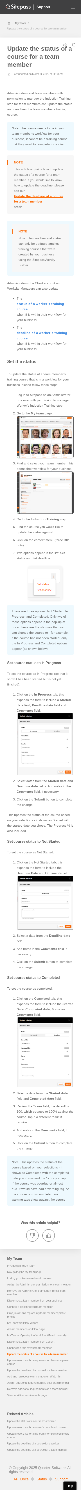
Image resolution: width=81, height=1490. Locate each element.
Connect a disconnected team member (30, 1306)
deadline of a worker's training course (42, 335)
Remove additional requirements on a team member (37, 1389)
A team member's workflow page (26, 1329)
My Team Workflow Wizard (22, 1323)
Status (42, 1479)
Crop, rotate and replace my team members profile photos (36, 1315)
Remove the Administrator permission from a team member (36, 1292)
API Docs (21, 1479)
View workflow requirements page (27, 1395)
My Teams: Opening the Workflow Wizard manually (37, 1335)
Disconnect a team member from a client (30, 1341)
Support (43, 7)
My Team (20, 23)
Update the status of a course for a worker (31, 1421)
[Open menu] (72, 7)
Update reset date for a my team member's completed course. (38, 1362)
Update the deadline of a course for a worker (33, 1443)
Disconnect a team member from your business (34, 1300)
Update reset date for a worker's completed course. (36, 1427)
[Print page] (64, 44)
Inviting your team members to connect (29, 1278)
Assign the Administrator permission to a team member (39, 1284)
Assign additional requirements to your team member (38, 1382)
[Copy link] (73, 44)
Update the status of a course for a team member (37, 28)
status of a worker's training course (40, 306)
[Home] (18, 7)
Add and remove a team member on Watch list (34, 1376)
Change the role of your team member (29, 1348)
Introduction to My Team (21, 1265)
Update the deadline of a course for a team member (38, 198)
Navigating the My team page (24, 1272)
